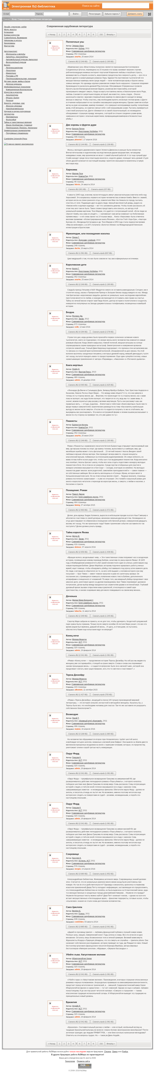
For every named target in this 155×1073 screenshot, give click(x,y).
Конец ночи (72, 635)
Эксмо (81, 319)
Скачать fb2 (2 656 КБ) (77, 552)
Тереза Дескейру (75, 675)
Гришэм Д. (76, 757)
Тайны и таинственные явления (18, 122)
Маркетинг (11, 73)
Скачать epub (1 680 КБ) (103, 734)
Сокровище (72, 854)
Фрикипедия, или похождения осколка (88, 233)
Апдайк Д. (76, 1006)
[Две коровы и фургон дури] (55, 138)
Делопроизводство (14, 68)
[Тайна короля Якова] (55, 546)
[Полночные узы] (55, 55)
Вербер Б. (76, 911)
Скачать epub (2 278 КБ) (103, 332)
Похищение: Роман (76, 490)
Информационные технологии (17, 87)
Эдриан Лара (78, 46)
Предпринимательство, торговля (21, 79)
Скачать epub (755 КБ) (102, 695)
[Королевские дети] (55, 278)
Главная (6, 19)
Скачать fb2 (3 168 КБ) (77, 734)
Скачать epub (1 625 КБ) (103, 385)
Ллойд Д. (76, 369)
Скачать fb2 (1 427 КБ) (77, 695)
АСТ (80, 642)
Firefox (125, 1051)
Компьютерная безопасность (19, 90)
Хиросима (71, 169)
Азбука (81, 48)
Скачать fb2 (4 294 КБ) (77, 332)
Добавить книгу (135, 14)
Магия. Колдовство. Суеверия (19, 125)
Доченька (71, 596)
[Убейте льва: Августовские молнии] (55, 968)
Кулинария (8, 32)
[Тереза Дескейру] (55, 688)
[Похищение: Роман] (55, 503)
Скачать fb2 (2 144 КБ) (77, 144)
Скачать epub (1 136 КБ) (103, 144)
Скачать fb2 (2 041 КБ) (77, 655)
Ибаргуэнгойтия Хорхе (82, 958)
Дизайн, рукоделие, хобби (15, 27)
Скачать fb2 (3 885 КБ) (77, 927)
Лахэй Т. (75, 718)
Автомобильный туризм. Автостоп (22, 60)
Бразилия (71, 1002)
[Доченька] (55, 609)
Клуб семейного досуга (88, 497)
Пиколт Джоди (78, 494)
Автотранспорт (10, 51)
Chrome (107, 1051)
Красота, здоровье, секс (14, 103)
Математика (12, 117)
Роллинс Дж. (77, 316)
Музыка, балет (12, 98)
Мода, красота (10, 30)
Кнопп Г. (75, 269)
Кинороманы (9, 43)
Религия (9, 100)
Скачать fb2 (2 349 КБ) (77, 616)
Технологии (70, 1061)
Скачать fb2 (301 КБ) (77, 189)
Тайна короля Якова (77, 532)
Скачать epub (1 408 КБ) (103, 552)
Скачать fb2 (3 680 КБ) (77, 874)
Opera (114, 1051)
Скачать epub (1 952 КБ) (103, 874)
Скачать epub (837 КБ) (102, 253)
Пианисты (71, 421)
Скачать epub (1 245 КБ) (103, 616)
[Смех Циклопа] (55, 920)
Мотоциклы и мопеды (15, 54)
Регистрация (94, 14)
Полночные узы (75, 41)
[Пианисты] (55, 434)
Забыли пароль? (112, 14)
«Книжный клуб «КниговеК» (90, 721)
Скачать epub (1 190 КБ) (103, 61)
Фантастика (9, 46)
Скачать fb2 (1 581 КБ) (77, 253)
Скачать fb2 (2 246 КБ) (77, 61)
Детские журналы (14, 84)
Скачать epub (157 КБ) (100, 189)
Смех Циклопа (74, 907)
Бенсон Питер (78, 129)
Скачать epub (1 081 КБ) (103, 655)
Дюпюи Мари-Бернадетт (82, 600)
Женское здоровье (14, 106)
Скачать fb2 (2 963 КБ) (77, 510)
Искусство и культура (13, 92)
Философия (11, 120)
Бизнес (7, 65)
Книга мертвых (74, 365)
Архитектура (12, 95)
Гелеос (82, 914)
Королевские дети (76, 264)
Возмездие (72, 714)
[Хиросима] (55, 183)
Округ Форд (72, 753)
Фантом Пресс (85, 372)
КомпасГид (83, 176)
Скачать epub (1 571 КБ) (103, 510)
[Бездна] (55, 325)
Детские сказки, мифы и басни (17, 81)
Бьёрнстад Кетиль (80, 425)
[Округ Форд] (55, 767)
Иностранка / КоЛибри (88, 131)
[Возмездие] (55, 727)
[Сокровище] (55, 867)
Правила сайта (83, 1061)
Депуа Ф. (76, 536)
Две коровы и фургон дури (81, 125)
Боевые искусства (12, 35)
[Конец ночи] (55, 649)
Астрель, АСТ (84, 861)
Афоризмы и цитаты (13, 40)
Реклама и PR (12, 76)
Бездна (70, 312)
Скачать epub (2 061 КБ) (103, 927)
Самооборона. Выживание (15, 38)
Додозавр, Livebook (87, 240)
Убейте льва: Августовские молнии (85, 954)
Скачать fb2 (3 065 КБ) (77, 385)
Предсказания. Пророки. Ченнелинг (21, 128)
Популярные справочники (17, 133)
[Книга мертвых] (55, 378)
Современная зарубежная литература (88, 51)
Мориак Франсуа (79, 639)
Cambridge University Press (15, 139)
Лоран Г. (75, 237)
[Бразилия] (55, 1015)
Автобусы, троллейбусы (17, 57)
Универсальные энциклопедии (17, 130)
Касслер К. (76, 858)
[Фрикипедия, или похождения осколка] (55, 247)
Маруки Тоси (77, 174)
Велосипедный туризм (16, 62)
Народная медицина (15, 109)
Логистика (11, 70)
